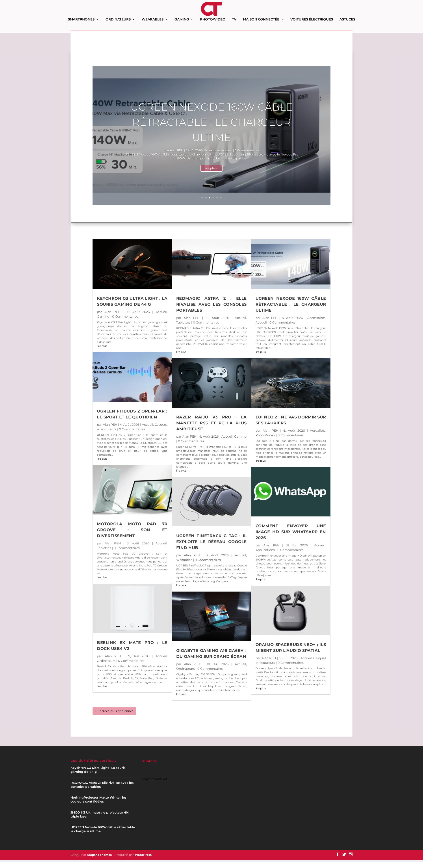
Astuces (347, 19)
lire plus (102, 346)
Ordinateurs (118, 19)
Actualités (317, 431)
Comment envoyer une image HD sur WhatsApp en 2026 (291, 531)
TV (234, 19)
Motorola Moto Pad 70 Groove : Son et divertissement (132, 530)
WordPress (143, 854)
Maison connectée (261, 19)
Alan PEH (177, 150)
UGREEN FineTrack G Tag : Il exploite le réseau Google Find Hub (211, 541)
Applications (265, 550)
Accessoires (212, 150)
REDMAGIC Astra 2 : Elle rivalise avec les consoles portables (211, 304)
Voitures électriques (311, 19)
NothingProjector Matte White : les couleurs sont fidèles (98, 799)
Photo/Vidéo (212, 19)
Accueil (227, 150)
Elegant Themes (99, 854)
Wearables (152, 19)
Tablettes (104, 548)
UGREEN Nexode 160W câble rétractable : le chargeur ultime (211, 122)
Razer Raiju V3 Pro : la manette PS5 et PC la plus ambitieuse (211, 423)
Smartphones (81, 19)
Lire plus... (211, 168)
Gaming (181, 19)
